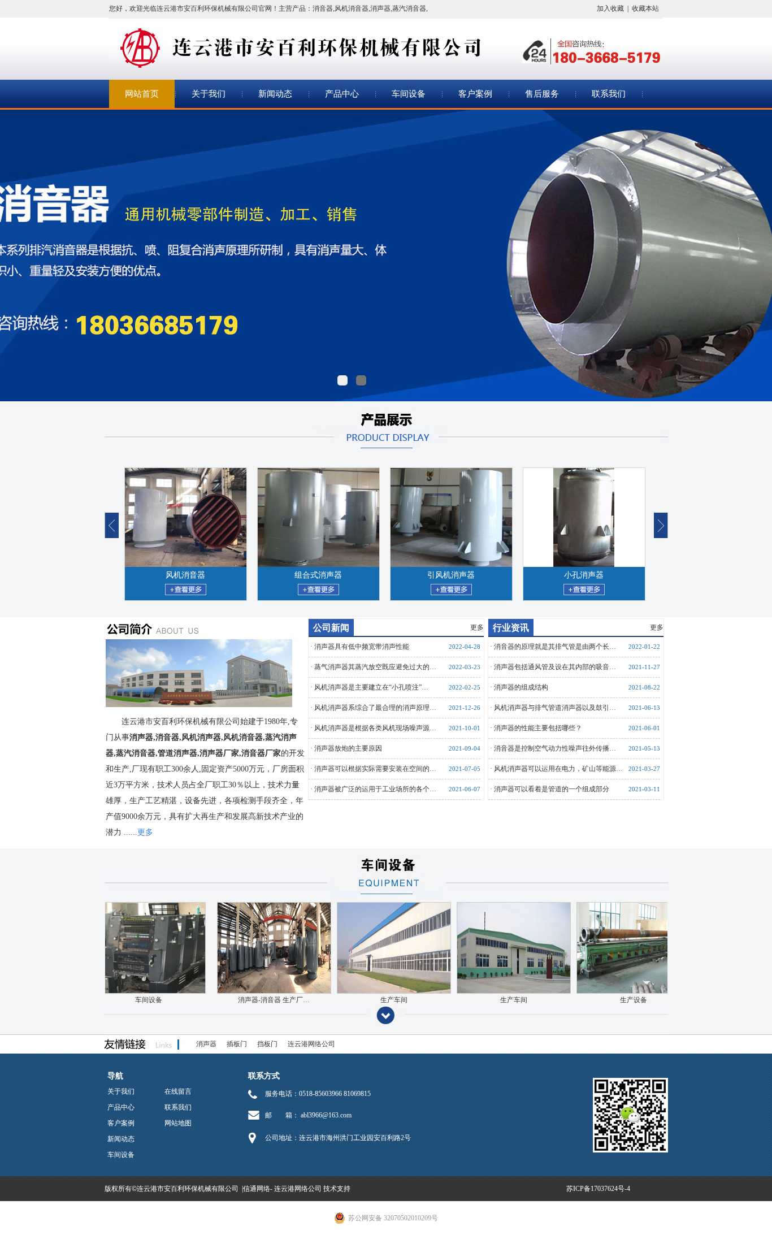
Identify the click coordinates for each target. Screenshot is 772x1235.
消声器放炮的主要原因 (348, 748)
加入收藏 (610, 8)
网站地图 (178, 1123)
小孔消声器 (567, 575)
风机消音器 (351, 8)
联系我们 (609, 93)
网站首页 (142, 93)
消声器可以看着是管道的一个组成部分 (551, 789)
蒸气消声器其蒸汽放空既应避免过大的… (375, 667)
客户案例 (475, 93)
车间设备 (409, 93)
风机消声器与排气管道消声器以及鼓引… (555, 708)
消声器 (380, 8)
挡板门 (267, 1044)
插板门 (237, 1044)
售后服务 (542, 93)
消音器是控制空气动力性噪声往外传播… (555, 748)
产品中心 (342, 93)
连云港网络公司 (311, 1044)
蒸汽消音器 (409, 8)
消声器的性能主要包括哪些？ (538, 728)
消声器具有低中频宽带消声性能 (361, 647)
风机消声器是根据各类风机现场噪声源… (375, 728)
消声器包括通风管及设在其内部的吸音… (555, 667)
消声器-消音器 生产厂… (323, 1000)
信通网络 (256, 1189)
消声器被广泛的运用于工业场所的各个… (375, 789)
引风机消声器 (434, 575)
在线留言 (178, 1091)
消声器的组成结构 (521, 687)
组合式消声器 (302, 575)
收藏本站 (645, 8)
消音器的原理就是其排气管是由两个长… (555, 647)
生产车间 (443, 1000)
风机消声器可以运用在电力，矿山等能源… (558, 769)
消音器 (323, 8)
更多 (477, 627)
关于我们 (208, 93)
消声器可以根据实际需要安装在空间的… (375, 769)
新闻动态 (275, 93)
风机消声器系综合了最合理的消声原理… (375, 708)
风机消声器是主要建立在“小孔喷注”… (371, 687)
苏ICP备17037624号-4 (598, 1189)
